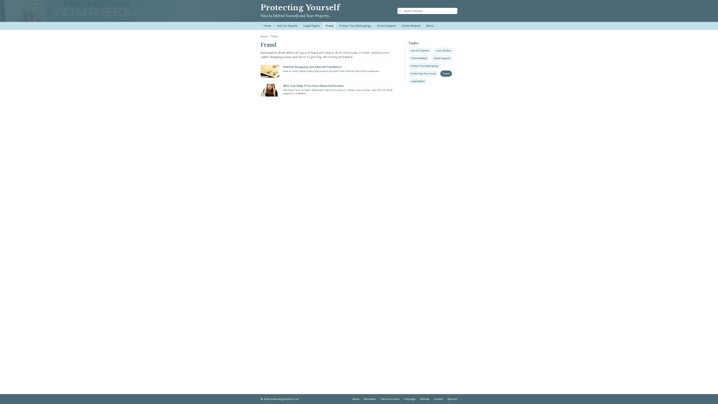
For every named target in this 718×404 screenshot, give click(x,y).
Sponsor (452, 398)
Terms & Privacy (390, 398)
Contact (438, 398)
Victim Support (386, 25)
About (355, 398)
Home (267, 25)
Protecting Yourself (300, 7)
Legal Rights (311, 25)
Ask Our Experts (287, 25)
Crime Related (411, 25)
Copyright (409, 398)
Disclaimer (370, 398)
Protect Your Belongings (355, 25)
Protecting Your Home (423, 73)
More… (430, 25)
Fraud (329, 25)
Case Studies (443, 50)
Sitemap (424, 398)
